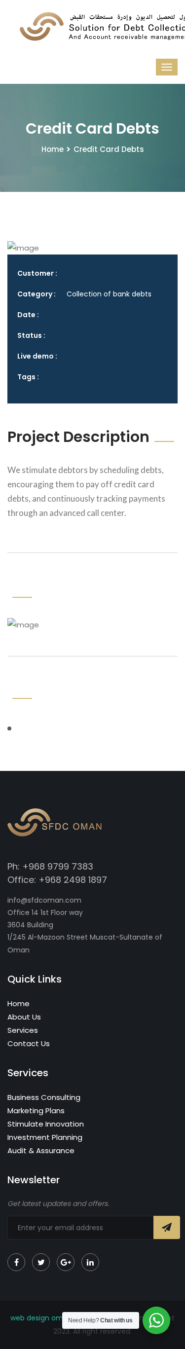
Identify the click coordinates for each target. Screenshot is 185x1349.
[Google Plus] (65, 1262)
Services (22, 1030)
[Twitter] (41, 1262)
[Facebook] (16, 1262)
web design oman (41, 1318)
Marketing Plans (36, 1110)
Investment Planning (44, 1137)
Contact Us (28, 1043)
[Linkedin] (90, 1262)
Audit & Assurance (40, 1150)
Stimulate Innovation (45, 1124)
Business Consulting (43, 1097)
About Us (24, 1017)
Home (52, 149)
